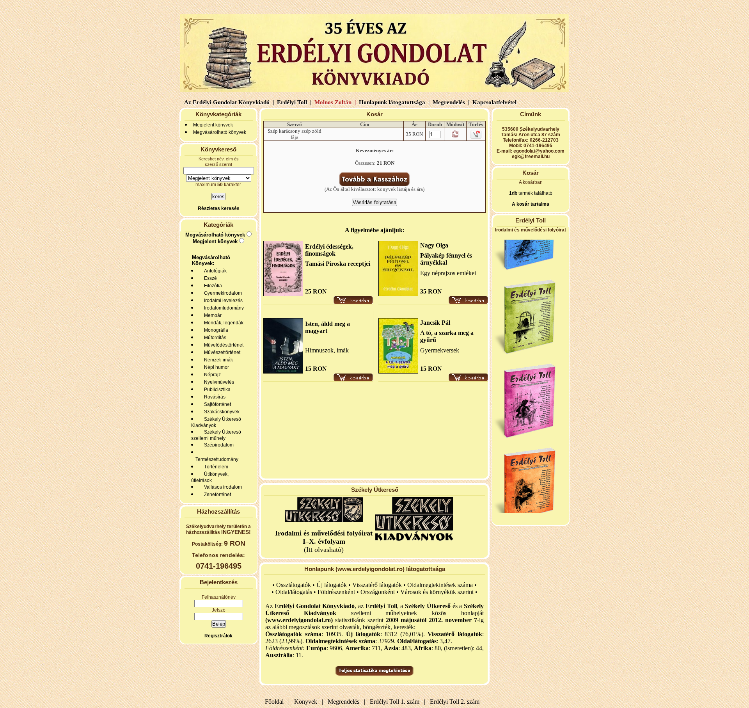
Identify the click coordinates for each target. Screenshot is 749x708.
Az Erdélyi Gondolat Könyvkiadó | (229, 102)
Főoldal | (277, 701)
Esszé (209, 278)
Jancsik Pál (435, 322)
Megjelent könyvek (213, 125)
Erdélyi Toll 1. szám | (396, 701)
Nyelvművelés (218, 382)
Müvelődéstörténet (222, 345)
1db (513, 193)
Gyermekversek (439, 350)
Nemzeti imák (217, 360)
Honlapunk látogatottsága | (393, 102)
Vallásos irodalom (222, 487)
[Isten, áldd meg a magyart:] (283, 371)
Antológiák (214, 271)
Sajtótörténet (216, 404)
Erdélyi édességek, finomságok (329, 250)
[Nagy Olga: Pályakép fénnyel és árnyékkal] (398, 294)
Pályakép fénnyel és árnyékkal (446, 259)
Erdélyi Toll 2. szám (455, 701)
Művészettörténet (221, 352)
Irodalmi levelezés (222, 300)
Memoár (212, 315)
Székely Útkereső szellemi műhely (216, 435)
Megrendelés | (450, 102)
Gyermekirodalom (222, 293)
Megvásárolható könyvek (219, 132)
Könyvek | (307, 701)
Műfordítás (214, 337)
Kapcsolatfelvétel (495, 102)
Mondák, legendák (222, 323)
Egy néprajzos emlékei (448, 273)
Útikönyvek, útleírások (210, 477)
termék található (534, 193)
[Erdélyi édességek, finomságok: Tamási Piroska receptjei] (283, 294)
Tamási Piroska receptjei (337, 263)
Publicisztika (216, 389)
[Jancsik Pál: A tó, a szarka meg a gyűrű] (398, 371)
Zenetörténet (216, 494)
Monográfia (215, 330)
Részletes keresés (219, 208)
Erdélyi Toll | (293, 102)
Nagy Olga (434, 245)
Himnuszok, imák (327, 350)
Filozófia (212, 285)
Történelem (215, 467)
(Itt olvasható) (324, 541)
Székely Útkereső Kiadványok (216, 422)
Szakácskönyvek (221, 411)
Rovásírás (213, 397)
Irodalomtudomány (223, 308)
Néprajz (211, 374)
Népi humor (215, 367)
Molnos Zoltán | (334, 102)
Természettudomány (215, 459)
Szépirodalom (218, 445)
